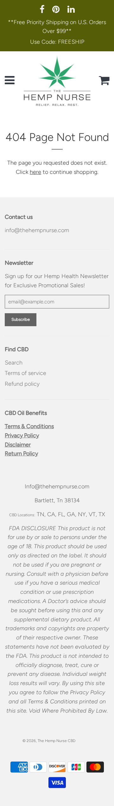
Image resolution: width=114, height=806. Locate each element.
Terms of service (25, 373)
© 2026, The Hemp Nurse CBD (48, 741)
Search (13, 362)
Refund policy (22, 383)
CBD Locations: (22, 515)
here (35, 171)
